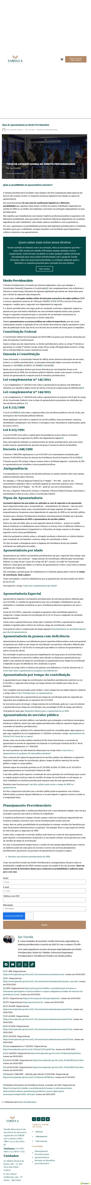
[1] (22, 288)
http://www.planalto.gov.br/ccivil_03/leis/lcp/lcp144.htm (56, 1053)
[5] (61, 301)
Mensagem (8, 905)
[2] (47, 288)
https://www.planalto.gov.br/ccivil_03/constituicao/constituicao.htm (33, 974)
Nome (5, 878)
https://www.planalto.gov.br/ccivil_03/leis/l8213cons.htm (58, 1067)
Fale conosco (44, 269)
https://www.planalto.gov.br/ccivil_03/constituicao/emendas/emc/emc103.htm (38, 1039)
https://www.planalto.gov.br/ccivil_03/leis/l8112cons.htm (58, 1060)
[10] (82, 388)
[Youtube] (13, 964)
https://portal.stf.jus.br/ (33, 1002)
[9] (53, 365)
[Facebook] (6, 964)
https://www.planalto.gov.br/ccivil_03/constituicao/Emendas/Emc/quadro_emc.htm (40, 981)
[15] (13, 581)
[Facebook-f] (34, 1119)
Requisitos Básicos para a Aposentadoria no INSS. (47, 711)
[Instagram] (19, 964)
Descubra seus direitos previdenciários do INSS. (29, 856)
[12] (18, 412)
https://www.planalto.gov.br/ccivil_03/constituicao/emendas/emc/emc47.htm (37, 1029)
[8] (41, 365)
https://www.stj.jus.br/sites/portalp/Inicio (41, 998)
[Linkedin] (43, 1119)
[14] (80, 457)
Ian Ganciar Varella (14, 130)
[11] (26, 403)
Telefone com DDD (11, 896)
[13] (62, 438)
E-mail (6, 887)
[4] (55, 301)
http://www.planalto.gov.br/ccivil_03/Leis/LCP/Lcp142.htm (29, 1049)
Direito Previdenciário (48, 130)
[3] (49, 301)
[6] (21, 365)
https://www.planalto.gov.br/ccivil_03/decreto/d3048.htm (28, 1077)
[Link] (32, 964)
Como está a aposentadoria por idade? (40, 585)
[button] (62, 59)
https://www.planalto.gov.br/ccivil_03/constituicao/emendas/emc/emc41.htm (37, 1019)
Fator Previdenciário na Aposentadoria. (35, 693)
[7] (31, 365)
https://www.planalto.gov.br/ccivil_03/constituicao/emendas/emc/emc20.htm (37, 1009)
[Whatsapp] (26, 964)
